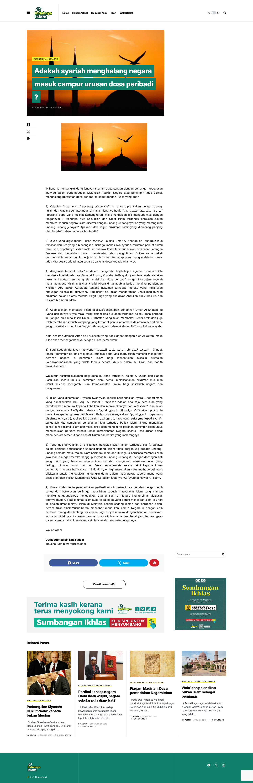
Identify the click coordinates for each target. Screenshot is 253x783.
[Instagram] (223, 765)
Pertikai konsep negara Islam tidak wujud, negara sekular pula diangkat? (99, 696)
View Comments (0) (104, 584)
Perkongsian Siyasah (46, 59)
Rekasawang (40, 777)
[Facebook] (209, 765)
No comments (64, 735)
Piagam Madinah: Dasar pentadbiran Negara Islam (151, 690)
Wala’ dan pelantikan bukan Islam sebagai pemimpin (199, 692)
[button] (28, 13)
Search (223, 554)
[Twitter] (216, 765)
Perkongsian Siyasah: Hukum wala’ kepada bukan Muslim (44, 711)
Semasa (107, 686)
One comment (140, 719)
